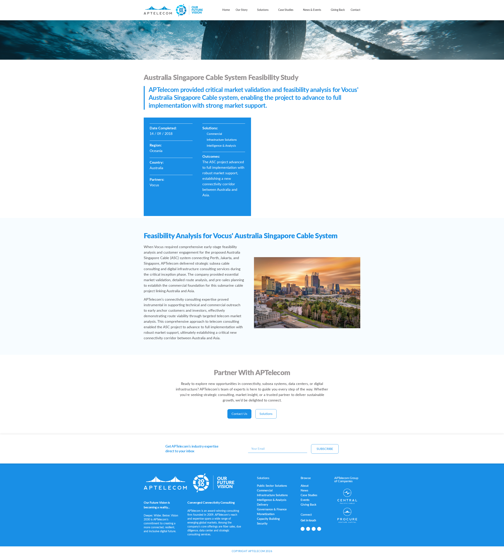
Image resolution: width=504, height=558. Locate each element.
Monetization (265, 514)
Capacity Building (268, 518)
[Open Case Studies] (295, 10)
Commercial (265, 490)
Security (262, 523)
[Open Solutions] (271, 10)
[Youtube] (319, 529)
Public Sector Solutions (272, 485)
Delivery (262, 504)
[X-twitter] (314, 529)
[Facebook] (308, 529)
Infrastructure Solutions (272, 495)
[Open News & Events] (323, 10)
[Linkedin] (303, 529)
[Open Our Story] (249, 10)
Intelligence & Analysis (271, 500)
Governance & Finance (272, 509)
